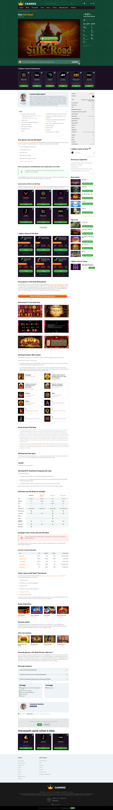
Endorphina (20, 616)
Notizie (40, 767)
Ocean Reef (63, 495)
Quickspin (83, 252)
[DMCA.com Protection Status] (56, 801)
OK (72, 808)
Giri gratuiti (35, 7)
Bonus (48, 7)
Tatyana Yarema (29, 713)
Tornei (42, 7)
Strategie (73, 7)
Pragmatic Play (60, 645)
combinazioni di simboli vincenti (58, 284)
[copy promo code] (25, 83)
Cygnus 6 (52, 495)
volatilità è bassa (24, 479)
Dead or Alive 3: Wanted (86, 229)
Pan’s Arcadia (84, 222)
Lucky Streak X (22, 561)
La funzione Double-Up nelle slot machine (80, 170)
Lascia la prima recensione (89, 16)
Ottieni (26, 249)
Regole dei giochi (63, 7)
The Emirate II (22, 564)
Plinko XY (84, 208)
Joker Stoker (21, 566)
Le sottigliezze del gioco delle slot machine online (81, 162)
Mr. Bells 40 (21, 555)
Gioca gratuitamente (63, 641)
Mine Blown (84, 179)
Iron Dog (19, 646)
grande (37, 242)
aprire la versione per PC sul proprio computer (51, 575)
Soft (40, 763)
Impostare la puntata (24, 591)
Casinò (21, 7)
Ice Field (83, 201)
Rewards (20, 778)
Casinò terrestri (42, 772)
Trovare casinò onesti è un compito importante (28, 142)
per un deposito (56, 242)
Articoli (55, 7)
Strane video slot (74, 166)
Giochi (27, 7)
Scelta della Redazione (24, 242)
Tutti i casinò (43, 227)
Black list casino (21, 763)
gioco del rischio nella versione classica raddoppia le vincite (32, 443)
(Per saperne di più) (65, 807)
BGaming (83, 209)
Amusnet (45, 645)
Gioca (24, 85)
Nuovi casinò (21, 760)
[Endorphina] (93, 96)
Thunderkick (84, 223)
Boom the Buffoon (42, 495)
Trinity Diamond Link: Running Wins (88, 237)
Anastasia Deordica (24, 103)
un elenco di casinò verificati (37, 186)
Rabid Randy (84, 186)
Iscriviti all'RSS (56, 804)
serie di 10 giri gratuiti (22, 457)
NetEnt (83, 181)
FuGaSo (83, 238)
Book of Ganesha (85, 244)
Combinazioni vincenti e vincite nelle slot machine (81, 168)
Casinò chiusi (21, 765)
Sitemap (41, 769)
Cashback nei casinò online (77, 164)
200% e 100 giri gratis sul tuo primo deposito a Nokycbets (87, 265)
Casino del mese (43, 760)
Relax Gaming (34, 645)
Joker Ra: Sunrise (22, 558)
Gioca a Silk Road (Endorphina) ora (42, 296)
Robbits (83, 251)
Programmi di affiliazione (44, 774)
